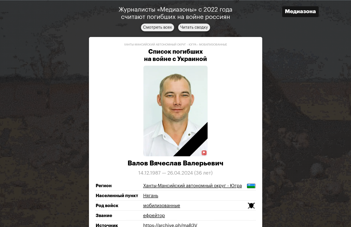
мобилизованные (213, 44)
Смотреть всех (157, 27)
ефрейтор (154, 215)
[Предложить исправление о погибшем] (204, 153)
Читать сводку (194, 27)
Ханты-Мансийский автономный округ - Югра (160, 44)
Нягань (150, 195)
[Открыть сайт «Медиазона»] (300, 12)
